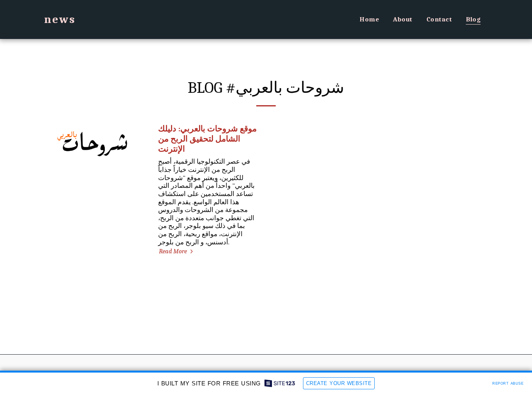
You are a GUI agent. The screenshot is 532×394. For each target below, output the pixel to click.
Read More (173, 251)
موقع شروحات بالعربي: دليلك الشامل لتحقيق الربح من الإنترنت (207, 139)
